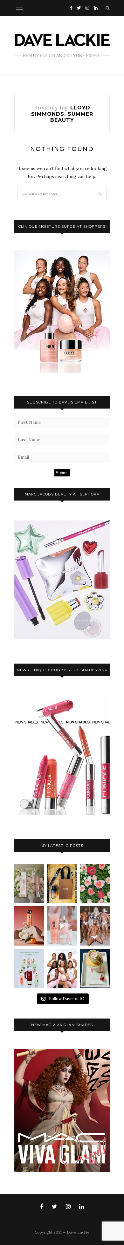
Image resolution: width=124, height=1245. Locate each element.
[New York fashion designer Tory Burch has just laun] (29, 926)
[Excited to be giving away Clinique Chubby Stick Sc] (29, 883)
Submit (62, 472)
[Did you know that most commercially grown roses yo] (95, 883)
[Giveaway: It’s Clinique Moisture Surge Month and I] (29, 968)
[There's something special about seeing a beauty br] (62, 968)
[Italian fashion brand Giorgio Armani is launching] (62, 883)
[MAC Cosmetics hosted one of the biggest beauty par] (95, 926)
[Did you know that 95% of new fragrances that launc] (95, 968)
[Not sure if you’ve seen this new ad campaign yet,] (62, 926)
